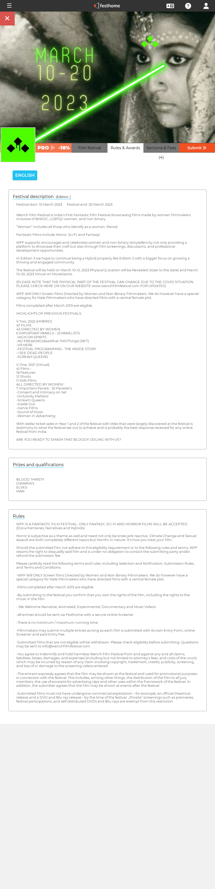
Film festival (89, 147)
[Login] (206, 5)
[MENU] (9, 6)
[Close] (7, 18)
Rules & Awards (125, 147)
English (25, 175)
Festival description (42, 196)
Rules (19, 516)
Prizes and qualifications (38, 464)
